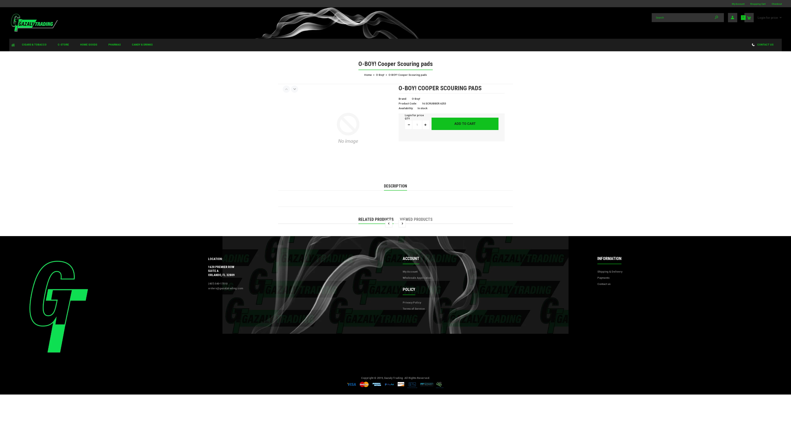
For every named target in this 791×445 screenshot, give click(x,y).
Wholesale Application (417, 277)
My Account (738, 4)
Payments (603, 277)
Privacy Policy (412, 302)
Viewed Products (416, 219)
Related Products (376, 219)
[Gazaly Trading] (34, 31)
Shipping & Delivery (609, 271)
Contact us (604, 284)
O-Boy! (416, 98)
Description (395, 186)
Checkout (777, 4)
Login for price (768, 17)
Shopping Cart (757, 4)
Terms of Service (414, 308)
